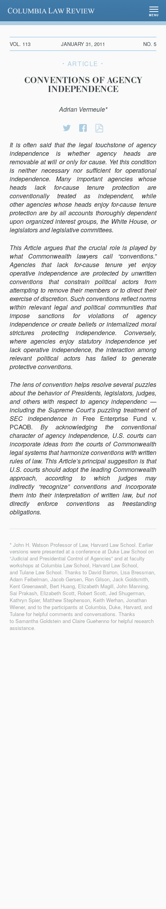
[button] (154, 10)
